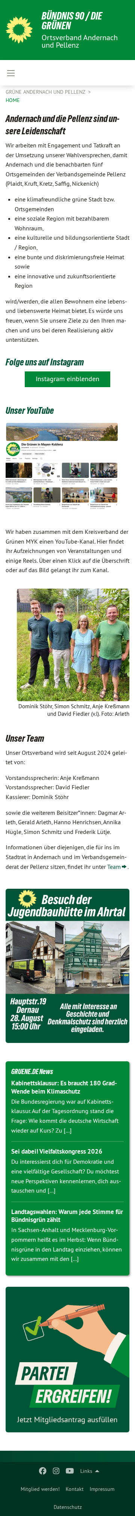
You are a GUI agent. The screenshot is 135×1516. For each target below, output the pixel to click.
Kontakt (75, 1489)
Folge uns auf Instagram (45, 362)
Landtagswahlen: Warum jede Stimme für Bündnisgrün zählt (67, 1216)
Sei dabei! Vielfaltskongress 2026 (56, 1151)
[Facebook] (42, 1471)
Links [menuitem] (86, 1471)
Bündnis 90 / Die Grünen (72, 21)
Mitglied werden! (40, 1489)
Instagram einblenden (67, 378)
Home (13, 100)
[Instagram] (56, 1471)
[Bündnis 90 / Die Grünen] (19, 30)
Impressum (102, 1489)
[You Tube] (70, 1471)
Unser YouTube (30, 410)
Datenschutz (68, 1507)
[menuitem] (40, 1489)
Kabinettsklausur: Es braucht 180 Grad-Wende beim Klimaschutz (64, 1087)
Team (114, 866)
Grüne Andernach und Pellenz (46, 92)
